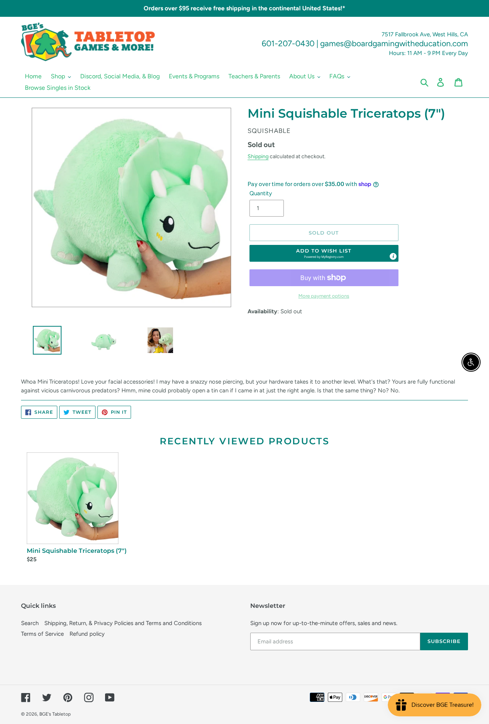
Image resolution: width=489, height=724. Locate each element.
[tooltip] (393, 256)
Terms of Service (42, 633)
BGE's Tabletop (55, 714)
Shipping (258, 156)
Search (30, 623)
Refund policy (87, 633)
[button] (323, 253)
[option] (44, 342)
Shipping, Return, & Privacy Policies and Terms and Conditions (123, 623)
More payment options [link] (323, 296)
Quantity (260, 193)
